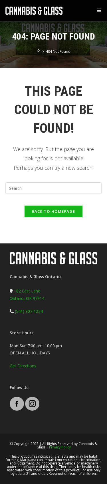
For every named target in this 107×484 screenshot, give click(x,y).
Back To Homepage (53, 211)
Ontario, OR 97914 (27, 298)
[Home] (38, 51)
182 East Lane (27, 291)
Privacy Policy (60, 447)
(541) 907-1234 (28, 311)
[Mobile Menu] (99, 10)
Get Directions (23, 365)
